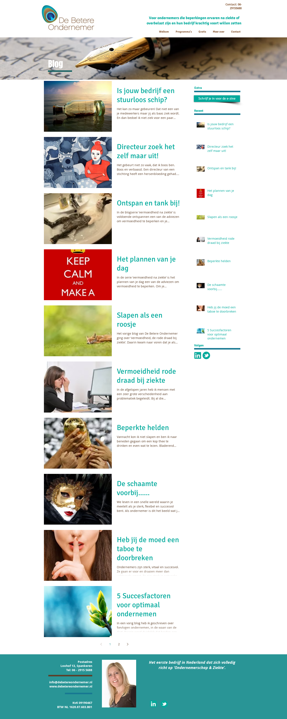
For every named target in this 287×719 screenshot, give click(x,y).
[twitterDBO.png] (206, 355)
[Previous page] (101, 644)
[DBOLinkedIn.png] (197, 355)
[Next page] (128, 644)
